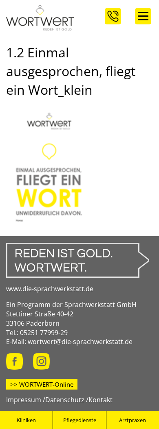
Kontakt (100, 399)
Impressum (23, 399)
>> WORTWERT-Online (41, 384)
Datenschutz (64, 399)
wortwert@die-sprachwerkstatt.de (80, 341)
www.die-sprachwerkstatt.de (49, 288)
